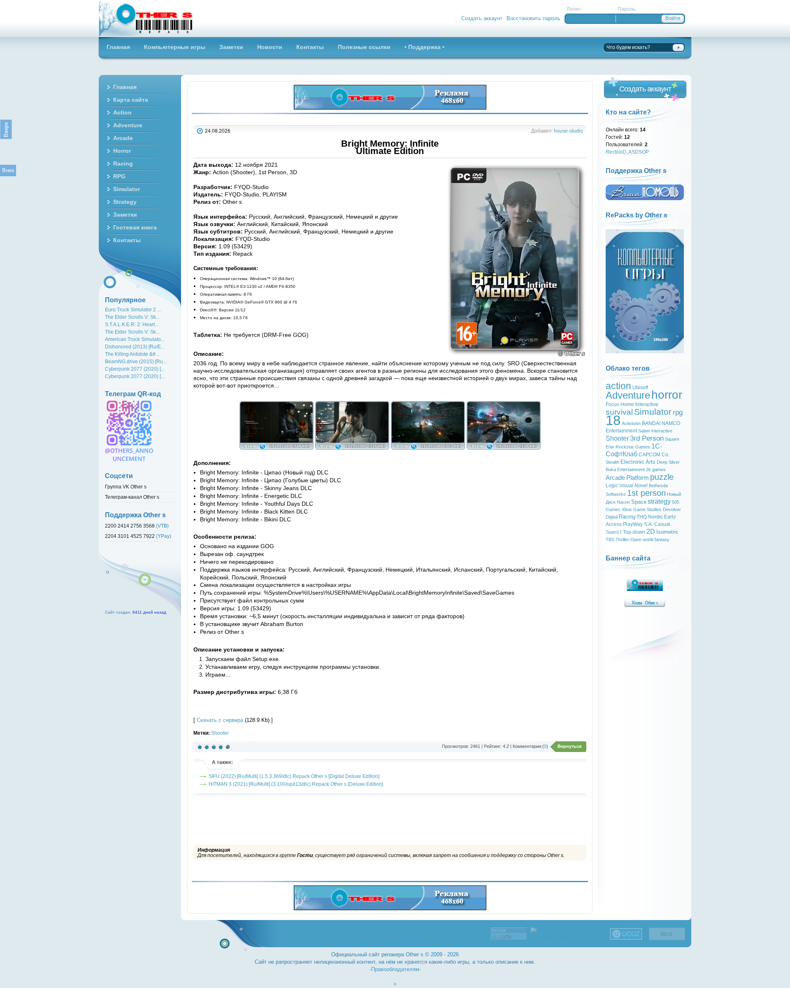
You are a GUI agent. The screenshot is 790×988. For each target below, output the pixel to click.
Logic (612, 485)
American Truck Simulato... (135, 339)
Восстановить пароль (533, 18)
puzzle (662, 476)
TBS (610, 539)
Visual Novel (633, 485)
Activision (631, 423)
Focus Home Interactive (632, 404)
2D (650, 531)
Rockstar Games (633, 446)
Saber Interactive (655, 430)
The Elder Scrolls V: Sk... (132, 317)
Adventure (628, 395)
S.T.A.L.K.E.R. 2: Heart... (131, 324)
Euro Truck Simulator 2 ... (133, 309)
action (618, 386)
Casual (662, 524)
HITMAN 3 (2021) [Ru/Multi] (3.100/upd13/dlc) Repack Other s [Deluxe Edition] (296, 784)
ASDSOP (638, 151)
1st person (646, 493)
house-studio (568, 130)
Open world (641, 539)
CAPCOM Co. (654, 455)
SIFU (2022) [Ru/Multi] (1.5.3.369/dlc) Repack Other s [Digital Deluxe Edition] (294, 776)
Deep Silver (668, 462)
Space (638, 502)
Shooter (220, 733)
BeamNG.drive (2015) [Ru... (136, 361)
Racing (627, 517)
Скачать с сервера (220, 720)
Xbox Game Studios (642, 509)
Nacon (623, 502)
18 (613, 420)
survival (619, 412)
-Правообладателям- (395, 969)
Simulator (653, 412)
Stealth (612, 462)
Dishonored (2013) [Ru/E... (135, 346)
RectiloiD (616, 151)
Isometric (667, 532)
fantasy (662, 539)
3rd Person (647, 438)
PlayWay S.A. (638, 524)
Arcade (615, 477)
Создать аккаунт (481, 18)
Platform (637, 477)
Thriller (622, 539)
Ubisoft (640, 387)
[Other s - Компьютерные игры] (146, 18)
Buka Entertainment (625, 469)
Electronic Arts (637, 462)
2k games (656, 469)
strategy (659, 501)
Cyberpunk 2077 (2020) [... (135, 368)
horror (666, 394)
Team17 (614, 532)
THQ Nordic (650, 517)
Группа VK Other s (125, 486)
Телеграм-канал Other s (132, 497)
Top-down (634, 532)
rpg (678, 412)
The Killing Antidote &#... (132, 354)
